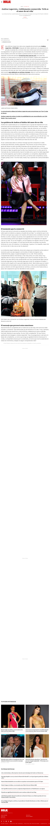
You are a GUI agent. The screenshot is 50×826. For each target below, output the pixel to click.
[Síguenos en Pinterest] (8, 821)
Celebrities (26, 6)
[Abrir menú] (1, 1)
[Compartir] (47, 40)
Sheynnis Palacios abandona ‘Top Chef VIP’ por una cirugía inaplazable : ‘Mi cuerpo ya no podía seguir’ (37, 761)
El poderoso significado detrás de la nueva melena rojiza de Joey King (18, 792)
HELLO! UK (3, 817)
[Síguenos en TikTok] (11, 821)
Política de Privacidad (31, 823)
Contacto (44, 823)
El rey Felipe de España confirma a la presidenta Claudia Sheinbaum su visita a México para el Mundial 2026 (24, 801)
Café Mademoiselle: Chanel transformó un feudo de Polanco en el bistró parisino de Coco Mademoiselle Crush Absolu (23, 796)
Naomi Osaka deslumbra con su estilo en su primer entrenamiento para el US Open (22, 781)
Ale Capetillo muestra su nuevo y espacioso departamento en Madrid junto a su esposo (23, 788)
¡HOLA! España (4, 815)
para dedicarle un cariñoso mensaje (19, 72)
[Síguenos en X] (4, 821)
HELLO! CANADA (29, 816)
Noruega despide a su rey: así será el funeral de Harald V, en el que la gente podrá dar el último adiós (24, 777)
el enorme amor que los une (27, 55)
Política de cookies (16, 823)
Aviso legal (5, 823)
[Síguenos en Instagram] (6, 821)
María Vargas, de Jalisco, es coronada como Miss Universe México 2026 (12, 730)
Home (22, 6)
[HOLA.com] (25, 810)
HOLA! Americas (5, 38)
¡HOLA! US (3, 816)
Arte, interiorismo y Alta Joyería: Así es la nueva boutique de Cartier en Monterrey (22, 773)
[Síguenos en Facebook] (1, 821)
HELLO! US (28, 815)
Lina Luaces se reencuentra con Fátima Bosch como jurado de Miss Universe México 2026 (37, 730)
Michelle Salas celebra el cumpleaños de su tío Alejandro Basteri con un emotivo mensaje (12, 760)
